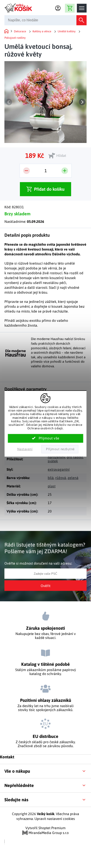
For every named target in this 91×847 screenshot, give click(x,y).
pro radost (75, 457)
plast (51, 486)
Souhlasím (45, 438)
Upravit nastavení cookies (54, 819)
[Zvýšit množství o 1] (64, 170)
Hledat (81, 20)
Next (82, 102)
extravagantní (59, 469)
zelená (73, 478)
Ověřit (45, 585)
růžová (60, 478)
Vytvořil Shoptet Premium (45, 828)
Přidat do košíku (49, 189)
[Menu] (82, 8)
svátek (53, 461)
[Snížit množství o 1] (26, 170)
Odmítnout (59, 449)
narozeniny (56, 457)
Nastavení (25, 449)
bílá (51, 478)
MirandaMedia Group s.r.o (48, 833)
